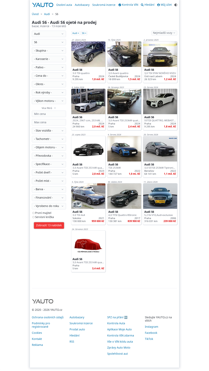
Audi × (75, 33)
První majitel (42, 213)
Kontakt (37, 339)
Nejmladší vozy (162, 33)
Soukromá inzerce (103, 5)
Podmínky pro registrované (41, 325)
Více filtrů (47, 108)
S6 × (84, 33)
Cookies (37, 333)
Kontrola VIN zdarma (120, 335)
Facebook (151, 333)
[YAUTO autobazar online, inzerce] (43, 5)
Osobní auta (64, 5)
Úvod (35, 14)
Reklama (37, 345)
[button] (49, 225)
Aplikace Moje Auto (119, 329)
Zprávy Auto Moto (118, 347)
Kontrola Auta (116, 323)
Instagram (151, 327)
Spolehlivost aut (117, 354)
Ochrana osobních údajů (48, 317)
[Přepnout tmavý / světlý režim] (175, 4)
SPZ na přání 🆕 (117, 317)
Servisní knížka (44, 217)
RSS (72, 341)
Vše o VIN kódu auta (120, 341)
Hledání (74, 335)
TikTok (149, 339)
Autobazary (82, 5)
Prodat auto (77, 329)
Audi (47, 14)
